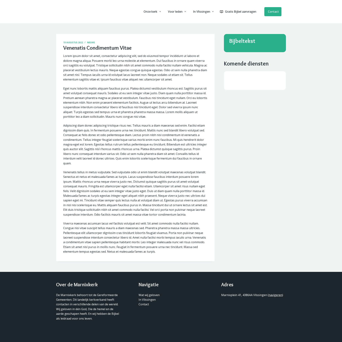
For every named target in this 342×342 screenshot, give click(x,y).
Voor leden (175, 12)
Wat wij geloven (149, 295)
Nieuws (91, 42)
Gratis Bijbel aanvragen (240, 12)
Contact (273, 12)
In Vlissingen (201, 12)
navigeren (275, 295)
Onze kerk (150, 12)
